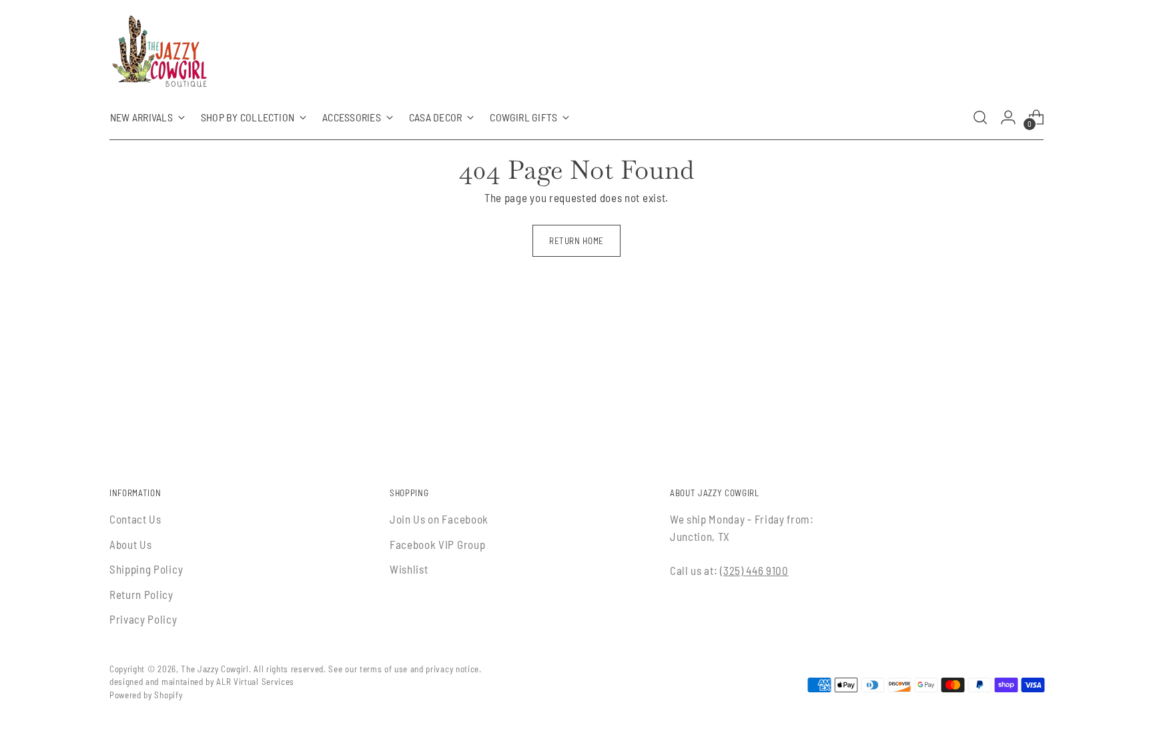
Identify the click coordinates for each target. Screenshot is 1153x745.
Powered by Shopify (145, 695)
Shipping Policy (146, 569)
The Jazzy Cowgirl (215, 669)
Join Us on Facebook (439, 519)
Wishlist (409, 569)
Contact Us (135, 519)
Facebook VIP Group (437, 544)
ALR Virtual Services (255, 681)
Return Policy (141, 594)
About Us (130, 544)
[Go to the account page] (1008, 117)
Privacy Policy (143, 619)
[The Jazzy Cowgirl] (159, 54)
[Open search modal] (980, 117)
